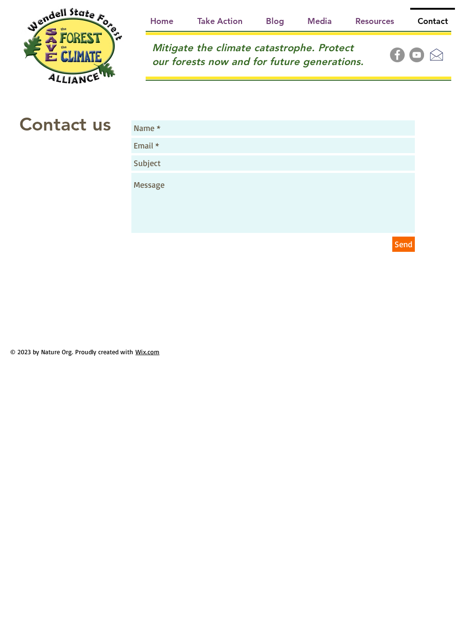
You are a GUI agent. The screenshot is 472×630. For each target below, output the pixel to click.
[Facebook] (397, 55)
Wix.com (147, 352)
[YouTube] (416, 55)
